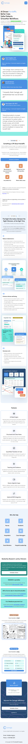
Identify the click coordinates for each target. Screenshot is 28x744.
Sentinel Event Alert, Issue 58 (18, 203)
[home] (5, 3)
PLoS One (4, 193)
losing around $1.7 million (17, 584)
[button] (25, 2)
